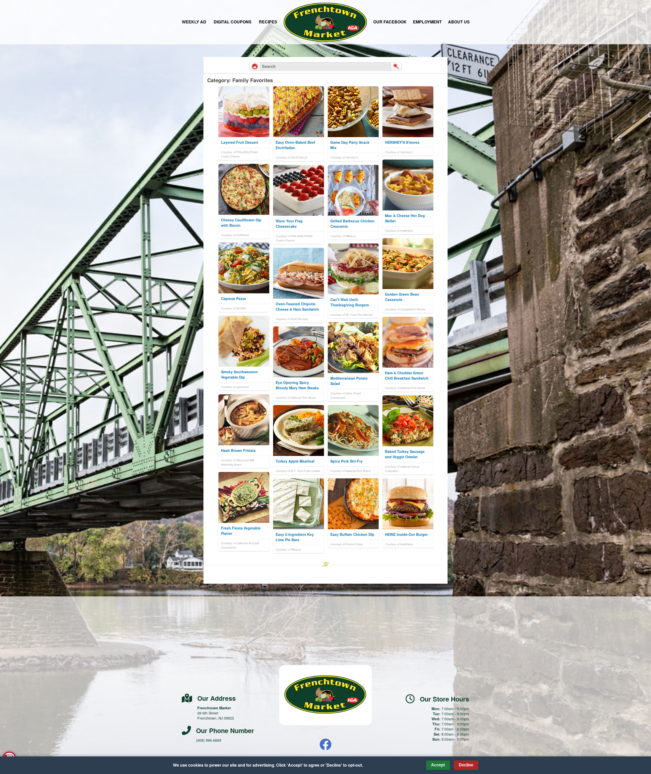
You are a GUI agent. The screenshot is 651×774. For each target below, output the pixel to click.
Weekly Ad (194, 22)
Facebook (325, 744)
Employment (427, 22)
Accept (438, 765)
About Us (459, 22)
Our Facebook (390, 22)
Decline (466, 765)
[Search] (396, 66)
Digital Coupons (232, 22)
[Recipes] (254, 66)
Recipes (268, 22)
